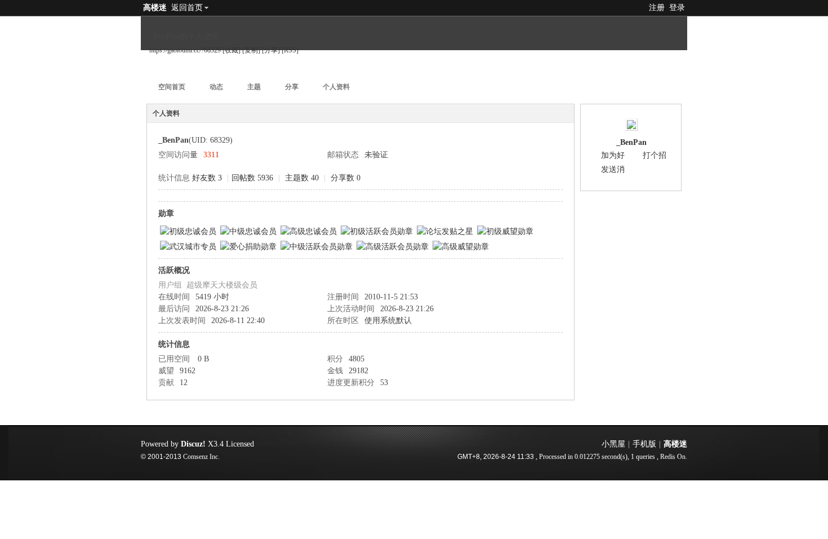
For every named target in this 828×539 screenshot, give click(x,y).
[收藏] (231, 50)
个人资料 (336, 87)
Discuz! (193, 444)
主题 (254, 87)
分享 (292, 87)
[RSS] (290, 50)
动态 (216, 87)
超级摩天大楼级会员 (221, 285)
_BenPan (631, 142)
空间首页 (171, 87)
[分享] (271, 50)
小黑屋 (613, 444)
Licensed (240, 444)
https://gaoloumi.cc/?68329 (185, 50)
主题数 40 (302, 178)
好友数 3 (207, 178)
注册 (657, 7)
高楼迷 (155, 7)
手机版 (644, 444)
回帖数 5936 (252, 178)
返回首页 (187, 7)
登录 (677, 7)
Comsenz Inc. (201, 457)
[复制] (251, 50)
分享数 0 (345, 178)
